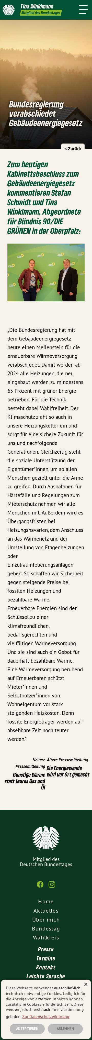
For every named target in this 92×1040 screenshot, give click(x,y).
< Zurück (73, 148)
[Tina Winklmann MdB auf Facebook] (40, 887)
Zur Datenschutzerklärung (45, 1016)
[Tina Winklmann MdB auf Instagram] (52, 887)
